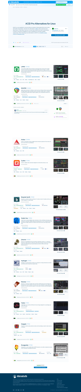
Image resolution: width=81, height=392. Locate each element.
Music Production (28, 76)
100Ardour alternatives (24, 144)
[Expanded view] (61, 46)
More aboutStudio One (60, 230)
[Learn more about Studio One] (16, 220)
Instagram (20, 384)
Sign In (69, 2)
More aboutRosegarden (60, 357)
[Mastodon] (16, 390)
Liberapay (45, 384)
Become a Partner (60, 386)
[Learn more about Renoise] (16, 284)
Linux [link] (35, 46)
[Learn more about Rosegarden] (16, 347)
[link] (40, 367)
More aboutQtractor (60, 252)
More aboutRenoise (60, 294)
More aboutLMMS (60, 79)
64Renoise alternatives (24, 287)
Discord (39, 383)
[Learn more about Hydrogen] (16, 263)
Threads (17, 384)
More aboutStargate (60, 336)
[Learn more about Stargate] (16, 326)
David (18, 109)
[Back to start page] (15, 2)
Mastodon (52, 383)
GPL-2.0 (21, 76)
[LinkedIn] (23, 390)
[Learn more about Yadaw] (16, 305)
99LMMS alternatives (24, 73)
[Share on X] (16, 42)
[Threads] (20, 390)
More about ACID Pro (59, 35)
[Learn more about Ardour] (16, 141)
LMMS (36, 28)
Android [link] (40, 46)
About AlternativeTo (61, 384)
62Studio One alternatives (24, 225)
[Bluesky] (18, 390)
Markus (22, 380)
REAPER (42, 32)
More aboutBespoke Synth (60, 209)
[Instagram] (21, 390)
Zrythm (14, 34)
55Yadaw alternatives (24, 307)
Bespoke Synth (21, 34)
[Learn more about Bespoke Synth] (16, 199)
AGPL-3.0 (21, 311)
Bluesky (14, 384)
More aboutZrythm (60, 173)
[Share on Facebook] (14, 42)
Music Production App (55, 30)
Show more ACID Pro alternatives (40, 367)
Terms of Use (59, 380)
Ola (19, 380)
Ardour (45, 32)
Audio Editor (36, 311)
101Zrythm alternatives (24, 164)
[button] (27, 66)
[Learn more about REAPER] (16, 90)
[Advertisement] (40, 14)
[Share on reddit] (18, 42)
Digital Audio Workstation (35, 76)
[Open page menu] (71, 2)
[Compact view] (63, 46)
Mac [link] (37, 46)
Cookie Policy (59, 383)
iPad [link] (43, 46)
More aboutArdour (60, 152)
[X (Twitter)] (15, 390)
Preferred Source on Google (62, 387)
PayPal (49, 384)
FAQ (57, 379)
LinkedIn (24, 384)
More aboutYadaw (60, 315)
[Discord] (13, 390)
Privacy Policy (59, 381)
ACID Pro (56, 28)
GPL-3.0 (21, 205)
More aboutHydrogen (60, 273)
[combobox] (61, 2)
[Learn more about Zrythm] (16, 163)
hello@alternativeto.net (32, 383)
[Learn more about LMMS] (16, 69)
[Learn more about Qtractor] (16, 242)
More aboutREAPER (60, 100)
